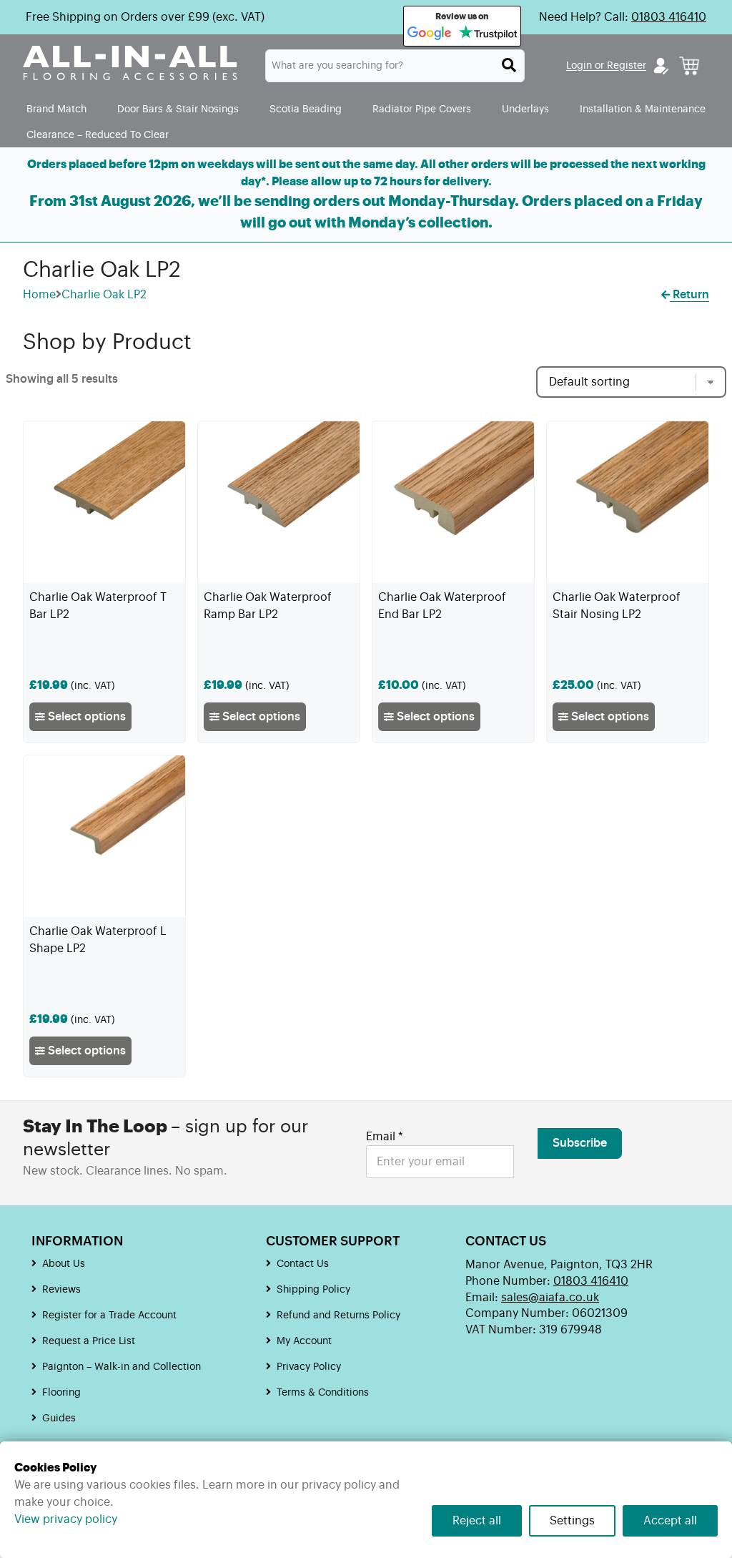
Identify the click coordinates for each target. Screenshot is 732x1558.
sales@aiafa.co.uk (550, 1297)
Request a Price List (88, 1341)
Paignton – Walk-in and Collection (121, 1367)
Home (39, 294)
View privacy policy (65, 1519)
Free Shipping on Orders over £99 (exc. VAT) (145, 17)
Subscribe (580, 1143)
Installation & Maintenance (643, 109)
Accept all (670, 1521)
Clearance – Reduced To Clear (97, 134)
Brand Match (56, 109)
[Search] (509, 65)
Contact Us (303, 1264)
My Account (304, 1341)
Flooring (61, 1393)
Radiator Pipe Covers (421, 109)
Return (689, 294)
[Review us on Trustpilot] (488, 33)
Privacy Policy (309, 1367)
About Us (63, 1264)
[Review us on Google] (429, 33)
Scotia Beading (305, 109)
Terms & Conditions (323, 1393)
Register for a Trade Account (109, 1315)
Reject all (476, 1521)
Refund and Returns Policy (338, 1315)
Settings (572, 1521)
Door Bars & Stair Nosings (178, 109)
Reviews (61, 1290)
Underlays (525, 109)
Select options (85, 716)
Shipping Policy (313, 1290)
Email (384, 1136)
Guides (59, 1419)
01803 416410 (668, 17)
